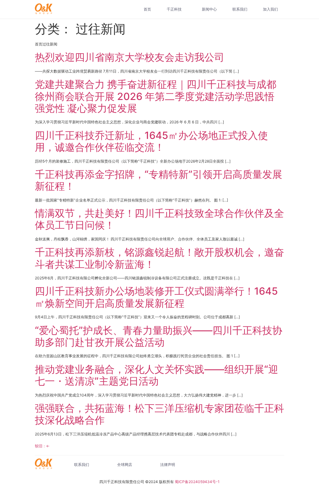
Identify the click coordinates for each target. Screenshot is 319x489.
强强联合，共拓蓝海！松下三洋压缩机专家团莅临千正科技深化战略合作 (159, 414)
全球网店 (124, 464)
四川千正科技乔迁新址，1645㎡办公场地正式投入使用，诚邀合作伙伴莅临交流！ (151, 141)
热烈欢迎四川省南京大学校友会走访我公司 (129, 57)
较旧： (42, 446)
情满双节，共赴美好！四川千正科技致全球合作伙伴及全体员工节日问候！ (159, 219)
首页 (147, 9)
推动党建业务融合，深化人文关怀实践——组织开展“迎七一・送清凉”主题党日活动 (156, 375)
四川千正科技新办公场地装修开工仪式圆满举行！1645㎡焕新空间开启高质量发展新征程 (156, 297)
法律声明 (167, 464)
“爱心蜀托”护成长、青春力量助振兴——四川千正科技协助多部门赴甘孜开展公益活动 (158, 336)
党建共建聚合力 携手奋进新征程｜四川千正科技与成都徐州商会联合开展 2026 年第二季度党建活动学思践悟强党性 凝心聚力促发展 (155, 96)
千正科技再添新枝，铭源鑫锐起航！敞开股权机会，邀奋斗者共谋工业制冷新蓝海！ (159, 258)
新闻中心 (209, 9)
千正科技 (174, 9)
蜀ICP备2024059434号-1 (197, 481)
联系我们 (239, 9)
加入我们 (270, 9)
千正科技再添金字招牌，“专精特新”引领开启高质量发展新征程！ (158, 180)
